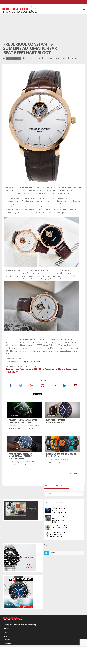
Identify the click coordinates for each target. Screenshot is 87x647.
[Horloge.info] (43, 9)
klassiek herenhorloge (72, 58)
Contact (7, 640)
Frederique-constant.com (29, 361)
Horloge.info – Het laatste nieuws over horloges (20, 625)
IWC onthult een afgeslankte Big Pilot (58, 421)
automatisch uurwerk (34, 58)
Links (5, 636)
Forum (6, 632)
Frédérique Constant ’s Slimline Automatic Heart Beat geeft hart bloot (42, 371)
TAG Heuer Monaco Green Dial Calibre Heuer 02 (22, 421)
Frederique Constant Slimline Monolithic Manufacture (20, 456)
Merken (6, 628)
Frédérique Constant (53, 58)
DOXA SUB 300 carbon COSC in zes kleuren (61, 455)
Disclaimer (7, 644)
